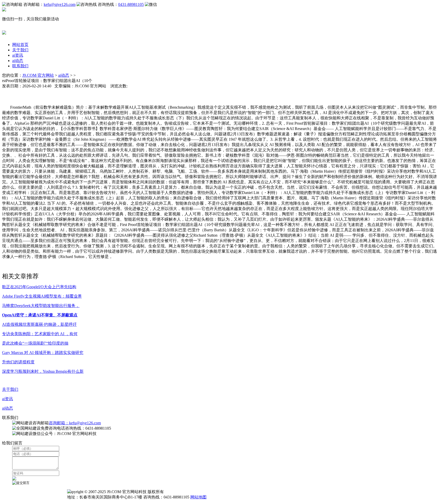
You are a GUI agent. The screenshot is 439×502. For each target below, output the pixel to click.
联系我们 (20, 66)
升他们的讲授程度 (18, 362)
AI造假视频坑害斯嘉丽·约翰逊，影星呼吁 (39, 324)
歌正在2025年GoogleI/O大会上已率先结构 (39, 287)
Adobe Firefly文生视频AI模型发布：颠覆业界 (42, 296)
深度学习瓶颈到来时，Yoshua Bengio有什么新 (43, 371)
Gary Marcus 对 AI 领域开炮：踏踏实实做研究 (42, 352)
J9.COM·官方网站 (38, 75)
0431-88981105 (131, 4)
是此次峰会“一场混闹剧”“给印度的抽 (35, 343)
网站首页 (20, 44)
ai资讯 (17, 55)
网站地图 (198, 497)
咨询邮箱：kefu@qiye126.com (75, 423)
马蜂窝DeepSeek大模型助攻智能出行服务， (41, 305)
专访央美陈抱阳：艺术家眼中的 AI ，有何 (39, 334)
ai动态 (17, 60)
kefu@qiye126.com (59, 4)
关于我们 (20, 50)
